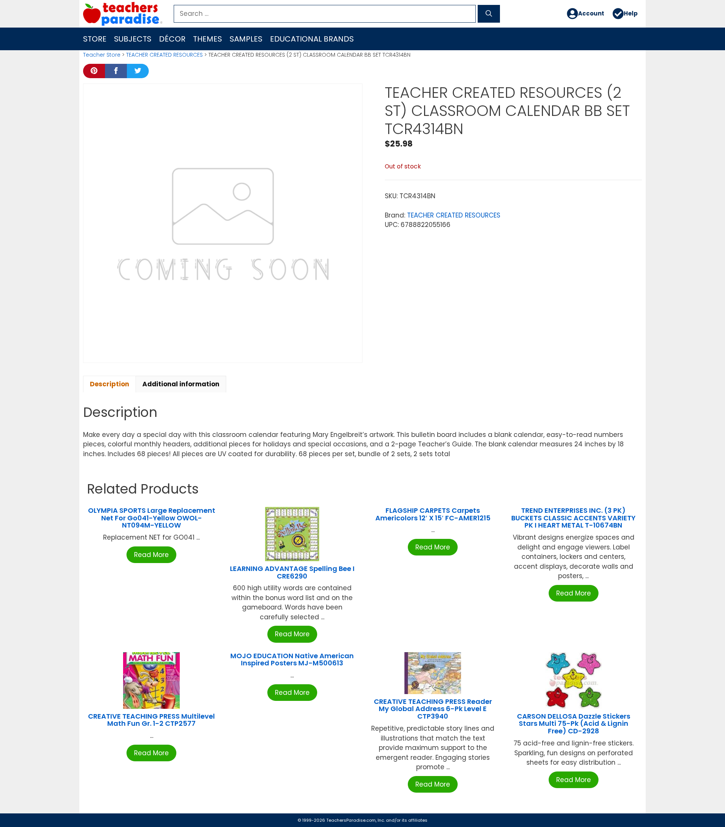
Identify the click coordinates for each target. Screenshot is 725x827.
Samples (246, 39)
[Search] (489, 14)
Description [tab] (109, 384)
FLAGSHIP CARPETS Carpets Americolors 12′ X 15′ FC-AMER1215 (433, 514)
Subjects (132, 39)
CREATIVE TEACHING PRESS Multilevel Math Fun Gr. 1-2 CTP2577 (151, 719)
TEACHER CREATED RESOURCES (164, 55)
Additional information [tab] (180, 384)
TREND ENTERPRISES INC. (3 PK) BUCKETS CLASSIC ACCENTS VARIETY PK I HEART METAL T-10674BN (573, 518)
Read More (151, 554)
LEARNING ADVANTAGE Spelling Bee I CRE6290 (292, 572)
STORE (94, 39)
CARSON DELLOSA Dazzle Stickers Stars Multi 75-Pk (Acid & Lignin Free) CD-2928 (573, 723)
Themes (207, 39)
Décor (172, 39)
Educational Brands (312, 39)
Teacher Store (101, 55)
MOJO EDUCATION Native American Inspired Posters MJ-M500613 (292, 659)
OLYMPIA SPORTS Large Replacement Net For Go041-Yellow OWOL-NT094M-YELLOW (151, 518)
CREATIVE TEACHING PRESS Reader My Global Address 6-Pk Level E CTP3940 (433, 709)
